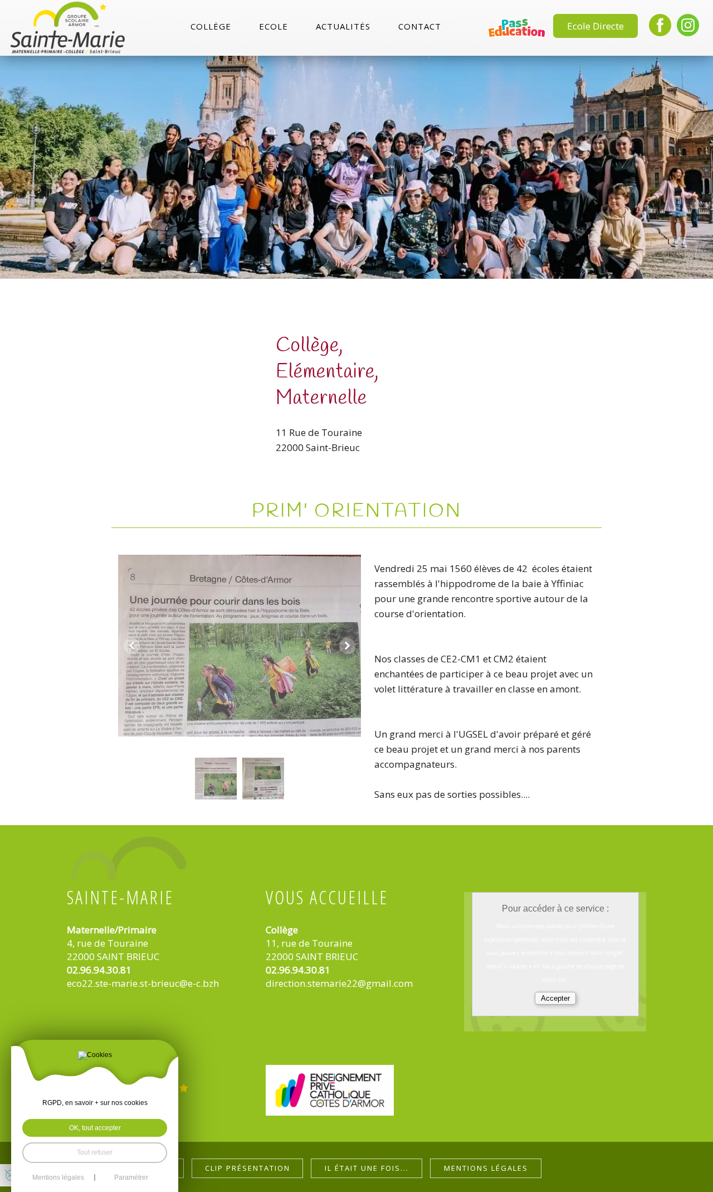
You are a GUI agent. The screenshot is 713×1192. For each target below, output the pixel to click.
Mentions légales (486, 1168)
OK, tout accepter (95, 1128)
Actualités (343, 27)
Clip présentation (247, 1168)
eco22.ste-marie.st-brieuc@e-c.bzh (143, 983)
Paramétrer (131, 1177)
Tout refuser (95, 1152)
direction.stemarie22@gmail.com (339, 983)
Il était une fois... (367, 1168)
